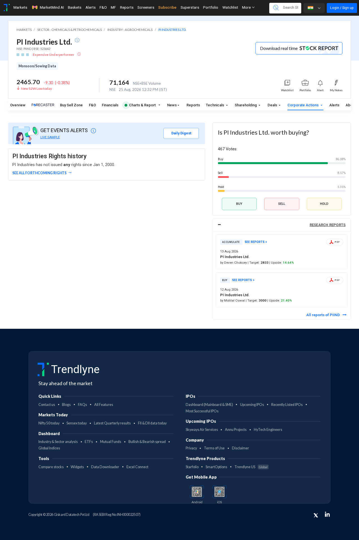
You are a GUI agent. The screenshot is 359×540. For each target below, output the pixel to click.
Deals (273, 105)
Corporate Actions (303, 105)
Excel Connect (137, 467)
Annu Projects (236, 430)
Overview (18, 105)
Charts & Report (142, 105)
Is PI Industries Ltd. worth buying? (263, 132)
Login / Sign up (342, 8)
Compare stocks (51, 467)
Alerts (91, 7)
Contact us (46, 405)
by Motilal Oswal (233, 300)
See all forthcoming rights (39, 173)
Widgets (77, 467)
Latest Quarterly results (112, 423)
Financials (110, 105)
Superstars (190, 7)
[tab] (282, 225)
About (351, 105)
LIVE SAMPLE (50, 137)
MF (113, 7)
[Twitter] (316, 515)
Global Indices (49, 448)
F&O (103, 7)
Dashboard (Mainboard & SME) (209, 405)
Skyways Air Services (202, 430)
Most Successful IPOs (202, 411)
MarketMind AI (52, 7)
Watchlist (230, 7)
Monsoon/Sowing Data (37, 66)
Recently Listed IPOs (287, 405)
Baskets (74, 7)
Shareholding (246, 105)
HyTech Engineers (268, 430)
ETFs (89, 442)
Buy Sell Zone (71, 105)
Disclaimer (240, 448)
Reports (127, 7)
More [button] (247, 7)
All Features (103, 405)
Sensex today (76, 423)
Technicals (215, 105)
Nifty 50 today (48, 423)
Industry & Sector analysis (58, 442)
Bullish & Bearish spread (147, 442)
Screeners (145, 7)
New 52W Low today (36, 88)
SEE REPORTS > (256, 241)
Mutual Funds (110, 442)
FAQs (82, 405)
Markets (20, 7)
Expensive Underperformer (54, 54)
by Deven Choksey (234, 263)
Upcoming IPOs (252, 405)
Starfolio (192, 467)
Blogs (66, 405)
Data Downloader (105, 467)
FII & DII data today (152, 423)
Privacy (191, 448)
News (172, 105)
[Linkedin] (327, 514)
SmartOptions (216, 467)
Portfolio (210, 7)
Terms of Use (214, 448)
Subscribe (167, 7)
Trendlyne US (251, 467)
